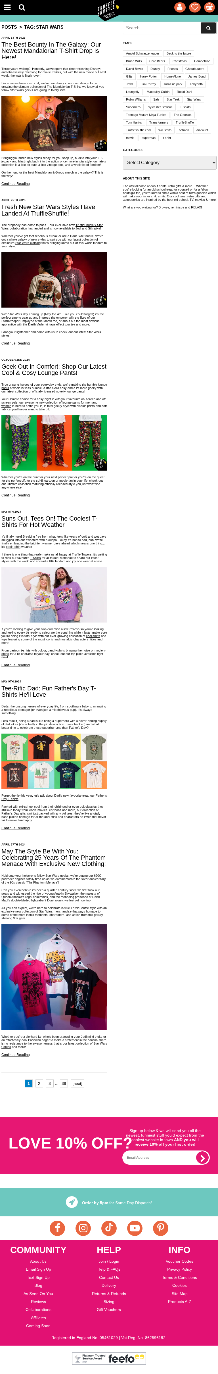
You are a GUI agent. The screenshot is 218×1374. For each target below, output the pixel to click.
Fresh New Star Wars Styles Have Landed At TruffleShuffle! (48, 210)
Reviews (38, 1302)
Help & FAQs (108, 1269)
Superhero (133, 107)
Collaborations (38, 1310)
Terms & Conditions (179, 1277)
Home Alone (172, 76)
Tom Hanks (134, 122)
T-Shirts (35, 557)
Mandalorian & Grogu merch (54, 172)
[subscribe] (202, 1157)
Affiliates (38, 1318)
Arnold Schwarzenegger (142, 53)
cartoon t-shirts (20, 650)
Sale (156, 99)
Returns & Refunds (109, 1294)
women (6, 406)
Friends (172, 68)
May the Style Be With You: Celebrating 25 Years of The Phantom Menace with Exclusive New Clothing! (53, 858)
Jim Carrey (148, 84)
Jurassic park (173, 84)
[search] (208, 28)
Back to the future (179, 53)
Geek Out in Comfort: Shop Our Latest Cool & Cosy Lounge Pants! (53, 369)
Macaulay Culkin (158, 91)
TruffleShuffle (185, 122)
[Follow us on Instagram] (83, 1228)
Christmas (180, 61)
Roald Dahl (184, 91)
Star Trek (173, 99)
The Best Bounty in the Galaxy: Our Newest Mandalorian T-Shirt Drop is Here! (51, 51)
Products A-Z (179, 1302)
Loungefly (132, 91)
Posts (9, 27)
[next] (77, 1083)
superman (149, 137)
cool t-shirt (13, 546)
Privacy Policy (179, 1269)
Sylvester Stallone (160, 107)
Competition (202, 61)
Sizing (109, 1302)
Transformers (158, 122)
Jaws (129, 84)
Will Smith (164, 130)
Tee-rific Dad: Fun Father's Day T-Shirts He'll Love (48, 691)
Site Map (180, 1294)
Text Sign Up (38, 1277)
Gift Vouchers (109, 1310)
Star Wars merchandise (55, 911)
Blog (38, 1285)
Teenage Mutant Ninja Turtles (146, 114)
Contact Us (109, 1277)
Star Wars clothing (28, 243)
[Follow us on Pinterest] (160, 1228)
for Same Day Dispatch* (117, 1202)
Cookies (179, 1285)
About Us (38, 1261)
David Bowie (134, 68)
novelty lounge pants (70, 391)
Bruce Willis (134, 61)
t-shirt (167, 137)
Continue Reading (15, 184)
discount (202, 130)
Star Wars (194, 99)
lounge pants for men (76, 402)
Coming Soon (38, 1326)
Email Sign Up (38, 1269)
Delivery (109, 1285)
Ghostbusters (194, 68)
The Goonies (183, 114)
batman (184, 130)
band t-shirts (56, 650)
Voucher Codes (179, 1261)
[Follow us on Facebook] (57, 1228)
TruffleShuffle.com (138, 130)
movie (130, 137)
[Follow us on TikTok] (109, 1228)
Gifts (129, 76)
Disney (155, 68)
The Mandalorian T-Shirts (64, 86)
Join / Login (108, 1261)
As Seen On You (38, 1294)
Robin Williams (136, 99)
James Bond (197, 76)
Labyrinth (196, 84)
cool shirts (93, 636)
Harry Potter (148, 76)
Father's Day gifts (13, 813)
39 (64, 1083)
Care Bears (157, 61)
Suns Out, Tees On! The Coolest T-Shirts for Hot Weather (49, 521)
